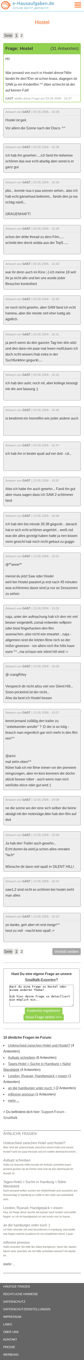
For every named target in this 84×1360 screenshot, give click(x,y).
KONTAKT (10, 1339)
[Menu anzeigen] (72, 4)
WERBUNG (11, 1354)
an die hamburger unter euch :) (31, 1088)
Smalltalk (10, 1118)
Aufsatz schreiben (21, 1057)
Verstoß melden (66, 951)
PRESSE (9, 1347)
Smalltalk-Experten (40, 980)
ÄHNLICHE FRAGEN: (20, 1134)
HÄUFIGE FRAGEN (16, 1286)
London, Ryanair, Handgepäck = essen (37, 1076)
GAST (9, 98)
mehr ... (13, 1100)
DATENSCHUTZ (14, 1301)
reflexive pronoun (21, 1094)
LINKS (7, 1324)
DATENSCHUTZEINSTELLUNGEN (26, 1309)
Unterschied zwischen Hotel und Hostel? (39, 1045)
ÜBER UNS (11, 1332)
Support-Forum (52, 1112)
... (9, 1264)
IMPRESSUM (12, 1316)
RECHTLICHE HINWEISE (20, 1294)
